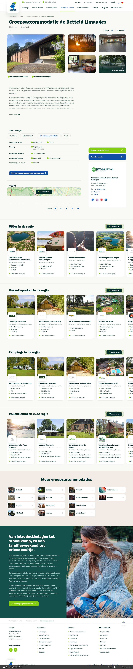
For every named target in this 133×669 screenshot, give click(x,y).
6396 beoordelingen (109, 335)
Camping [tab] (13, 136)
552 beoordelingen (108, 397)
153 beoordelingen (108, 461)
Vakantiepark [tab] (28, 136)
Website (96, 192)
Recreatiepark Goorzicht (108, 383)
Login (112, 2)
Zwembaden (74, 635)
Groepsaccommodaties (47, 16)
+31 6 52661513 (99, 189)
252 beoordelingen (19, 335)
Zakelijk (95, 8)
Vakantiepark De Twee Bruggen (18, 446)
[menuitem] (25, 7)
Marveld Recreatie (106, 321)
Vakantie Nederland (101, 2)
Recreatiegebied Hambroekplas (45, 259)
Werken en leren (116, 8)
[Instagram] (15, 650)
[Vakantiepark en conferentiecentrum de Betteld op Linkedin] (106, 199)
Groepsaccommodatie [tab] (49, 136)
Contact (103, 645)
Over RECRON (88, 2)
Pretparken (73, 638)
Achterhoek (119, 260)
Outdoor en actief (83, 8)
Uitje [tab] (66, 136)
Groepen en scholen (67, 8)
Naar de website (97, 157)
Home (21, 16)
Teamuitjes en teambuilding (79, 645)
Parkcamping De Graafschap (50, 321)
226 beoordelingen (78, 335)
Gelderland (21, 262)
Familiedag (73, 642)
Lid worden (104, 635)
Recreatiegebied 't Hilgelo (109, 258)
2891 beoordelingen (19, 461)
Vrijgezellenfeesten (76, 648)
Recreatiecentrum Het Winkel (77, 446)
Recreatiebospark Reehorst (80, 321)
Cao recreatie (104, 652)
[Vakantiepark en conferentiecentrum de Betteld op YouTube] (101, 199)
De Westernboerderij (77, 258)
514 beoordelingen (78, 273)
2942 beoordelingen (109, 273)
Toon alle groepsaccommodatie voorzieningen (27, 173)
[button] (123, 255)
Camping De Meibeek (17, 321)
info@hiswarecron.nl (15, 639)
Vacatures (77, 2)
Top (123, 622)
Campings (25, 8)
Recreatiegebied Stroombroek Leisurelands (19, 259)
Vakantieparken (51, 8)
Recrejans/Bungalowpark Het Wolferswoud (109, 446)
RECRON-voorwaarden (108, 648)
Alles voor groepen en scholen (22, 604)
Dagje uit (105, 8)
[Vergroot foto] (82, 43)
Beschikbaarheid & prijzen (100, 150)
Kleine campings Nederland (79, 655)
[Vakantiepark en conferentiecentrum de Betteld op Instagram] (97, 199)
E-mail (96, 194)
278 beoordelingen (48, 273)
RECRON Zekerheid (50, 2)
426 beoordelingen (49, 335)
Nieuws (102, 642)
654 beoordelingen (19, 273)
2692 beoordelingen (79, 461)
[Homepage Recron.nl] (11, 664)
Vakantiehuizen (37, 8)
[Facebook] (11, 650)
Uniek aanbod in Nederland (32, 2)
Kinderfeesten (74, 652)
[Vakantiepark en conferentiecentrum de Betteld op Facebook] (92, 199)
